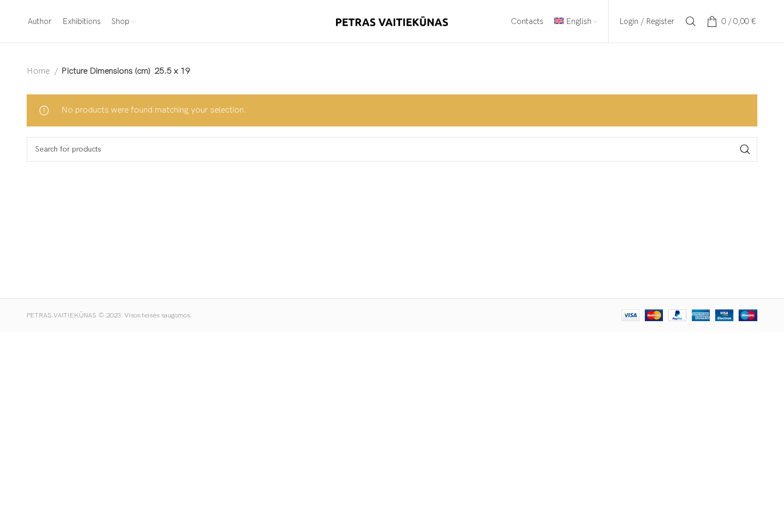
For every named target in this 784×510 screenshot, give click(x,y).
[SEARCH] (745, 149)
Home (39, 71)
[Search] (690, 21)
